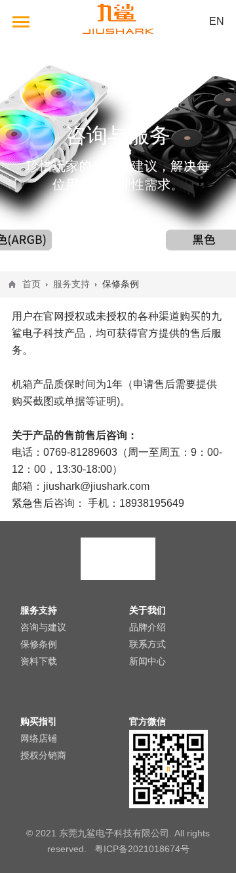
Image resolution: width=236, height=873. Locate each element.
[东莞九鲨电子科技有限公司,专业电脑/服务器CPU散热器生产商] (118, 38)
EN (216, 21)
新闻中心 (147, 661)
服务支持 (71, 283)
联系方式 (147, 644)
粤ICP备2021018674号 (141, 848)
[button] (21, 21)
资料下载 (38, 661)
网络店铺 (38, 738)
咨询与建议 (43, 627)
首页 (31, 283)
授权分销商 (43, 755)
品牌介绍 (147, 627)
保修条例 (38, 644)
